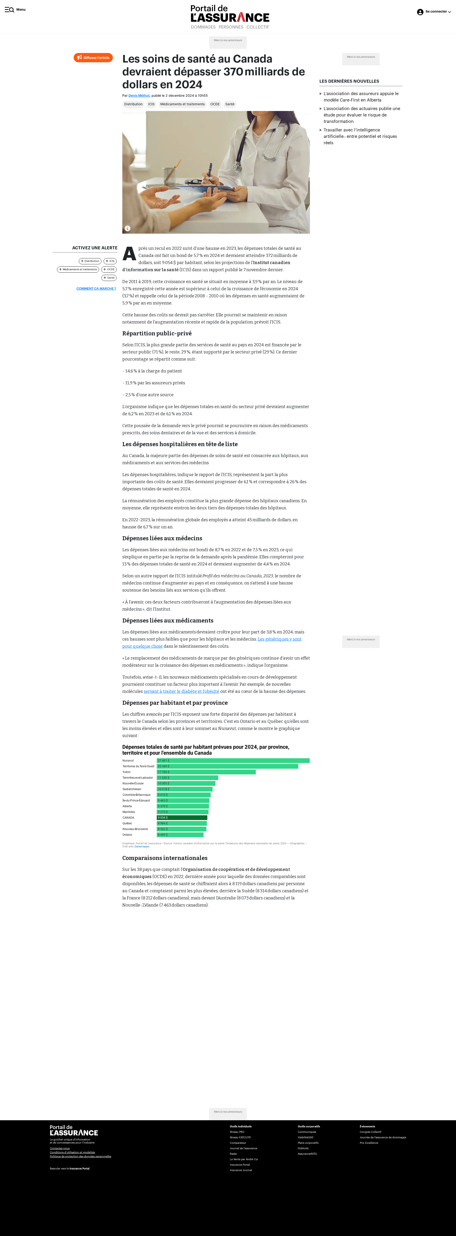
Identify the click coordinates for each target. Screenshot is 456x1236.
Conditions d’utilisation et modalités (72, 1152)
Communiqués (307, 1132)
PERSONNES (231, 27)
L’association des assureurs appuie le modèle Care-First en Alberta (361, 97)
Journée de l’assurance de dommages (383, 1137)
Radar (233, 1154)
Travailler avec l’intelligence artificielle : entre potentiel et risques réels (360, 136)
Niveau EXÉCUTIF (240, 1137)
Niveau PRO (237, 1132)
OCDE (215, 104)
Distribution (133, 104)
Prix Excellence (369, 1143)
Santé (229, 104)
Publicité (303, 1148)
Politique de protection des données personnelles (80, 1156)
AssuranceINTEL (307, 1154)
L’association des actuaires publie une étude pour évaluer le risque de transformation (362, 115)
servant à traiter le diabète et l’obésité (181, 691)
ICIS (151, 104)
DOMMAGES (203, 27)
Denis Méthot (139, 95)
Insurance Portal (80, 1168)
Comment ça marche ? (96, 288)
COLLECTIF (258, 27)
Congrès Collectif (370, 1132)
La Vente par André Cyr (244, 1159)
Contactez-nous (60, 1148)
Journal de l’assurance (243, 1148)
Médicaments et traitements (182, 104)
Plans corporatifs (308, 1143)
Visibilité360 (305, 1137)
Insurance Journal (241, 1170)
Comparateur (238, 1143)
